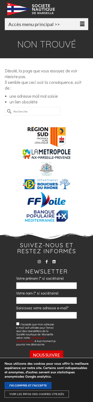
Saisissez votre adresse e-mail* (42, 307)
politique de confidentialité (30, 339)
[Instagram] (39, 261)
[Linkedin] (54, 261)
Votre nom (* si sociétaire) (37, 292)
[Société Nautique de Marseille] (47, 9)
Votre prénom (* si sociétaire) (40, 278)
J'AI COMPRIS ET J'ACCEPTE (28, 385)
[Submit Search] (8, 111)
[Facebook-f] (46, 261)
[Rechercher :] (32, 111)
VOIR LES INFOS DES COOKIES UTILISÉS (36, 394)
